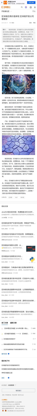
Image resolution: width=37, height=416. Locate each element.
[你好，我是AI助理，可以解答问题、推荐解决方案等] (26, 7)
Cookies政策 (18, 402)
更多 (3, 378)
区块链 (10, 197)
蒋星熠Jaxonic (5, 251)
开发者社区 (8, 395)
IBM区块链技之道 (7, 373)
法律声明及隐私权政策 (8, 402)
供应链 (22, 197)
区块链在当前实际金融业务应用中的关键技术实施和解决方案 (18, 369)
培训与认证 (21, 395)
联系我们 (18, 390)
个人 (34, 11)
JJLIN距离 (4, 217)
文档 (3, 395)
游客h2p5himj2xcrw (7, 240)
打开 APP (31, 2)
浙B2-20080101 (20, 406)
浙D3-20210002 (19, 408)
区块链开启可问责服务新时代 (11, 365)
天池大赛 (14, 395)
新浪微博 (11, 385)
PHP (16, 197)
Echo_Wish (5, 228)
